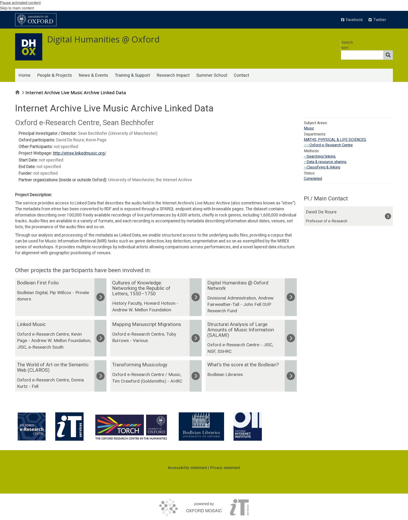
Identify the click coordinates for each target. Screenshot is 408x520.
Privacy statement (225, 467)
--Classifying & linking (322, 167)
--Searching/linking (319, 156)
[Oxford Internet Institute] (248, 426)
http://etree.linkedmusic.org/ (79, 153)
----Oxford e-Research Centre (328, 145)
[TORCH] (131, 426)
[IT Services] (69, 426)
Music (309, 128)
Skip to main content (17, 8)
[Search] (388, 55)
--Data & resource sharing (325, 162)
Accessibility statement (187, 467)
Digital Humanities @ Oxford (103, 39)
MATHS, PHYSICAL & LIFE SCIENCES (335, 139)
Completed (313, 178)
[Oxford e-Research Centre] (31, 426)
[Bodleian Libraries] (201, 426)
